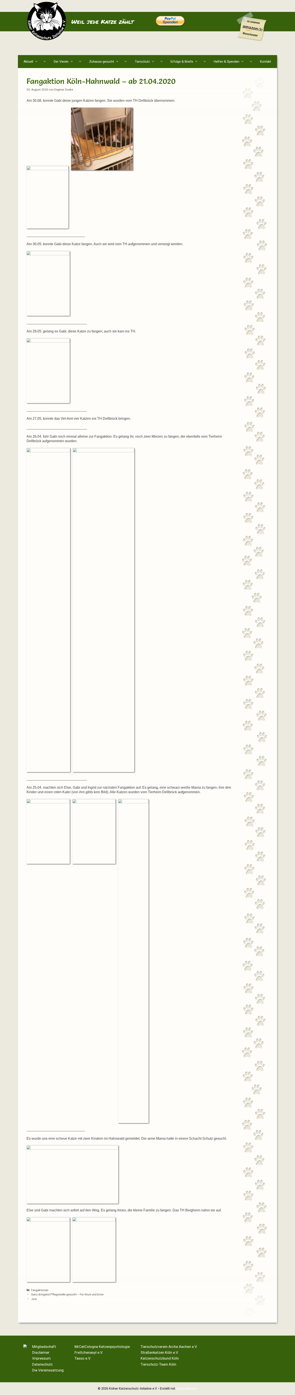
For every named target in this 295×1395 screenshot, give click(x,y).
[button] (45, 61)
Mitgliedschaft (44, 1346)
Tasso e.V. (83, 1358)
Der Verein (61, 62)
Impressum (41, 1358)
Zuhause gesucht (101, 62)
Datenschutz (42, 1364)
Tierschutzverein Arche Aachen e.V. (169, 1346)
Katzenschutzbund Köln (160, 1358)
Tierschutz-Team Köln (158, 1364)
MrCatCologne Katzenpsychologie (102, 1346)
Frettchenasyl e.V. (89, 1352)
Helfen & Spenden (226, 62)
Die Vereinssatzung (48, 1370)
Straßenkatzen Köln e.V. (160, 1352)
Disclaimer (40, 1352)
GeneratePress (186, 1388)
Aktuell (28, 62)
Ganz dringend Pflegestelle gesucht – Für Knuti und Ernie (67, 1294)
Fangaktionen (39, 1290)
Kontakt (265, 62)
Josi (34, 1299)
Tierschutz (142, 62)
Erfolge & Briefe (182, 62)
